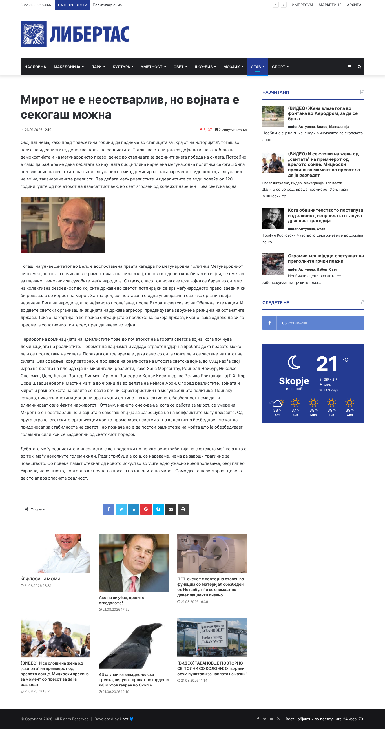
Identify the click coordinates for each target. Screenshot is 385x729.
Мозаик (232, 66)
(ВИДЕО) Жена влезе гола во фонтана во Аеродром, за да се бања (323, 113)
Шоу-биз (204, 66)
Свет (179, 66)
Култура (121, 66)
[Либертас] (75, 34)
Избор (322, 269)
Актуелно (306, 126)
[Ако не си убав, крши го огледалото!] (134, 563)
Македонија (67, 66)
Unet (124, 719)
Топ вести (334, 183)
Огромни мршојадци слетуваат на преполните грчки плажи (326, 258)
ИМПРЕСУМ (302, 5)
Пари (96, 66)
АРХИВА (354, 5)
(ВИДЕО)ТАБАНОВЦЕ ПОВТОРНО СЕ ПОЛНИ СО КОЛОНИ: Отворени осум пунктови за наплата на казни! (212, 668)
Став (256, 66)
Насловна (35, 66)
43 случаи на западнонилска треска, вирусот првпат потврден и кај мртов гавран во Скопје (134, 679)
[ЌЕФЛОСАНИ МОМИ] (55, 554)
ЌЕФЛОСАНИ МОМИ (40, 578)
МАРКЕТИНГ (330, 5)
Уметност (152, 66)
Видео (322, 126)
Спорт (278, 66)
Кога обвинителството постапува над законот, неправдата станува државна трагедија (325, 215)
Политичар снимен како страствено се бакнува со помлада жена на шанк (160, 5)
